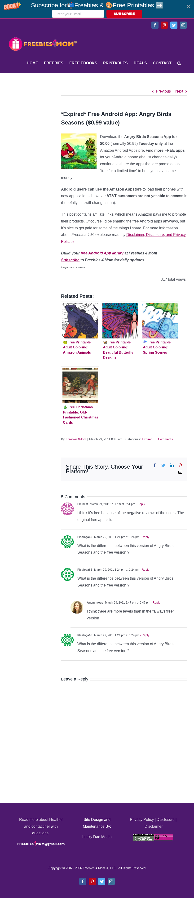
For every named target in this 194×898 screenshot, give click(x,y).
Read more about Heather (41, 820)
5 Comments (164, 439)
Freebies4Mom (76, 439)
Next (179, 91)
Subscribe (70, 260)
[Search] (179, 63)
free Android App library (102, 253)
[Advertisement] (42, 116)
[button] (97, 9)
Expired (147, 439)
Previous (163, 91)
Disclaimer (154, 826)
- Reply (140, 504)
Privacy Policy (142, 820)
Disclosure (166, 820)
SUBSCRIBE (124, 14)
